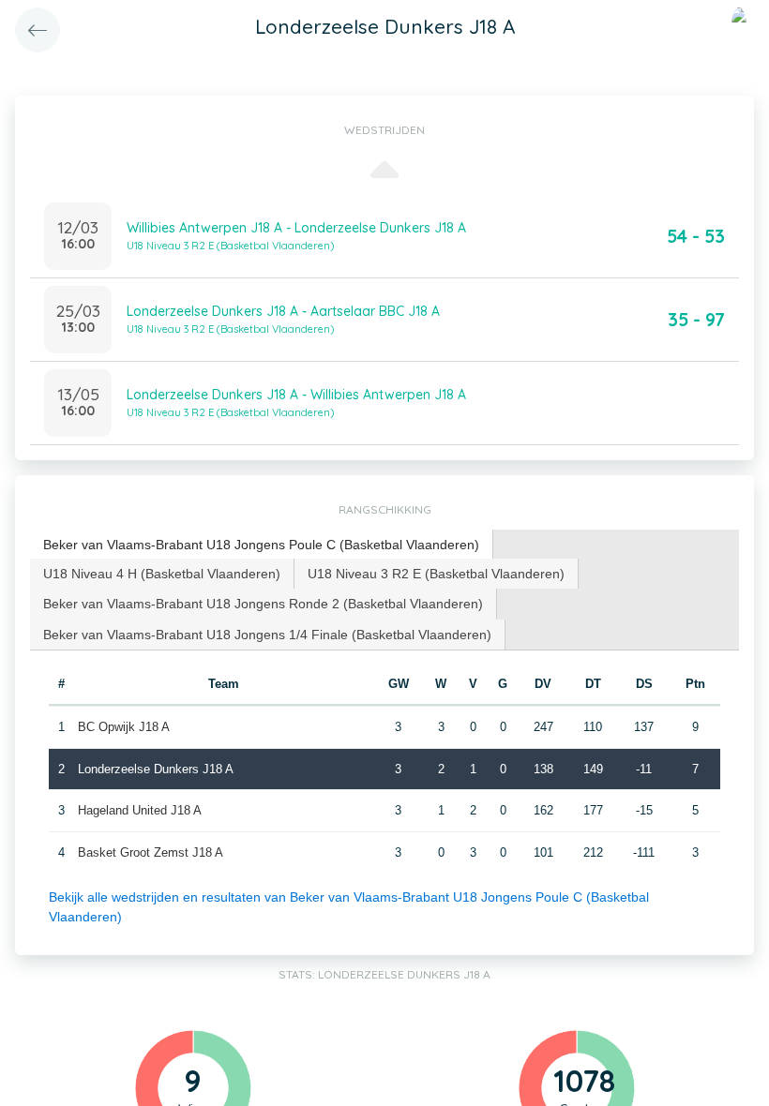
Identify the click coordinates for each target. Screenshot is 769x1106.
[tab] (261, 545)
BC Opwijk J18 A (124, 727)
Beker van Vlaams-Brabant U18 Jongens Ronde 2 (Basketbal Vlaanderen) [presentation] (263, 603)
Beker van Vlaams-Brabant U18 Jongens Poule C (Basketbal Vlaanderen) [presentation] (261, 544)
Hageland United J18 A (140, 810)
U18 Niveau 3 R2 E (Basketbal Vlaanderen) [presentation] (436, 573)
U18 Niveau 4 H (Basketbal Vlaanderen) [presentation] (161, 573)
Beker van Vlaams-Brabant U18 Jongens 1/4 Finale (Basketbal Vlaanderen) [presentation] (267, 634)
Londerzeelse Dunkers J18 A (156, 769)
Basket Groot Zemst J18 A (150, 852)
